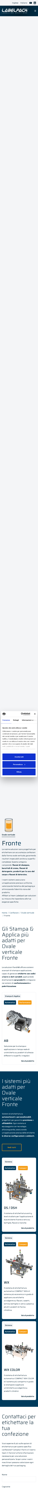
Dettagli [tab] (16, 720)
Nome (4, 1474)
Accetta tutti (19, 757)
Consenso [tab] (6, 720)
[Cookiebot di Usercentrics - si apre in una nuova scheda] (22, 714)
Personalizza (18, 764)
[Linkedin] (34, 3)
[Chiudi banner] (35, 714)
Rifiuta (19, 772)
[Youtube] (30, 3)
